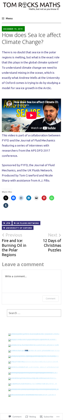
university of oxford (19, 228)
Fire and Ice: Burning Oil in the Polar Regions (14, 244)
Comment (50, 298)
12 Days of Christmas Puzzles (52, 242)
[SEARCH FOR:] (34, 313)
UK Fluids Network (28, 223)
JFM (8, 223)
